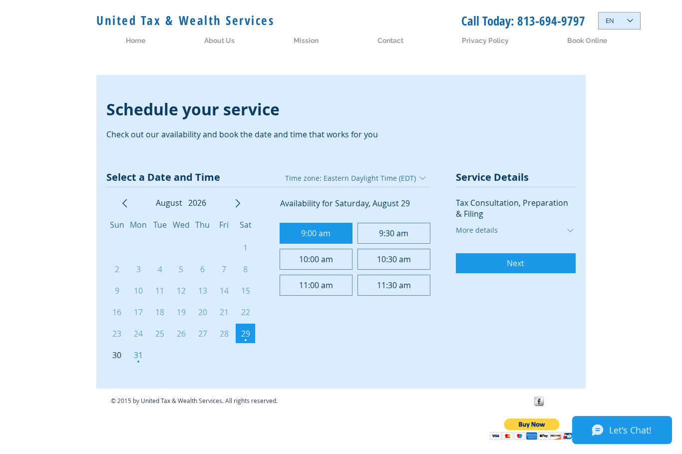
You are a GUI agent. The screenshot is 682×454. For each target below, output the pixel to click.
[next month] (238, 203)
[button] (532, 429)
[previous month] (125, 203)
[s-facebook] (539, 401)
